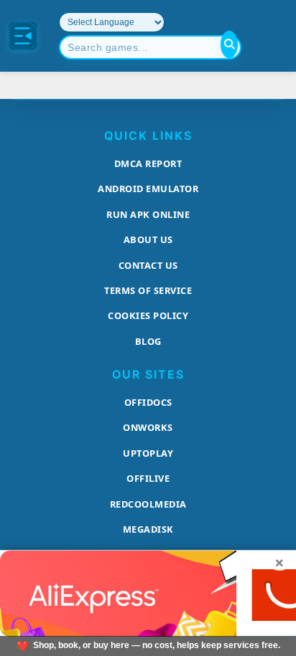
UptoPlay (148, 453)
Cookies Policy (148, 315)
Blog (148, 341)
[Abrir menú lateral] (23, 36)
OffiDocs (148, 402)
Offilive (148, 478)
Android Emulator (148, 188)
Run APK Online (148, 214)
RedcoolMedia (148, 504)
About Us (148, 239)
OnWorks (148, 427)
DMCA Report (148, 163)
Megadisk (148, 529)
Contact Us (148, 265)
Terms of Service (148, 290)
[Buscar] (229, 44)
